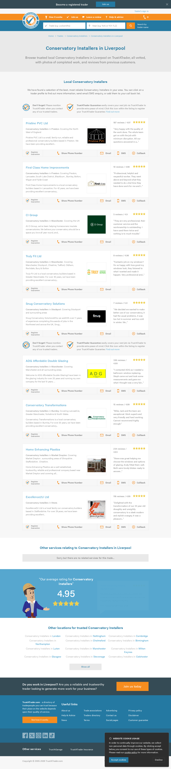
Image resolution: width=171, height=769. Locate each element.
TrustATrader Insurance (81, 749)
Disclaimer (133, 715)
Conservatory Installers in (43, 636)
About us (65, 710)
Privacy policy (135, 710)
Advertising (111, 710)
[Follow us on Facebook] (25, 735)
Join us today (132, 686)
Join (105, 4)
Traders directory (92, 715)
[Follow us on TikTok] (52, 735)
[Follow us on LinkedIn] (45, 735)
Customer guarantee (138, 720)
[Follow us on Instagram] (38, 735)
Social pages (112, 720)
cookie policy (131, 752)
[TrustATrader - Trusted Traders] (30, 16)
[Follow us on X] (32, 735)
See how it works (39, 719)
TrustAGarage (55, 749)
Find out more (112, 111)
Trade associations (93, 710)
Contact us (111, 715)
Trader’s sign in (142, 11)
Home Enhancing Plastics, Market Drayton (113, 583)
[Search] (130, 25)
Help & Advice (68, 715)
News (64, 720)
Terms (87, 720)
